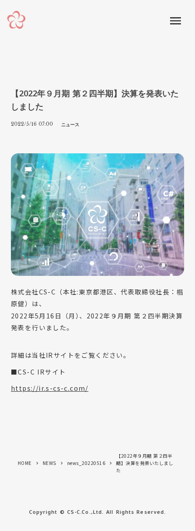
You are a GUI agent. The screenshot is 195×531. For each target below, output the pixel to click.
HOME (25, 463)
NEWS (49, 463)
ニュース (70, 124)
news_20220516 (86, 463)
